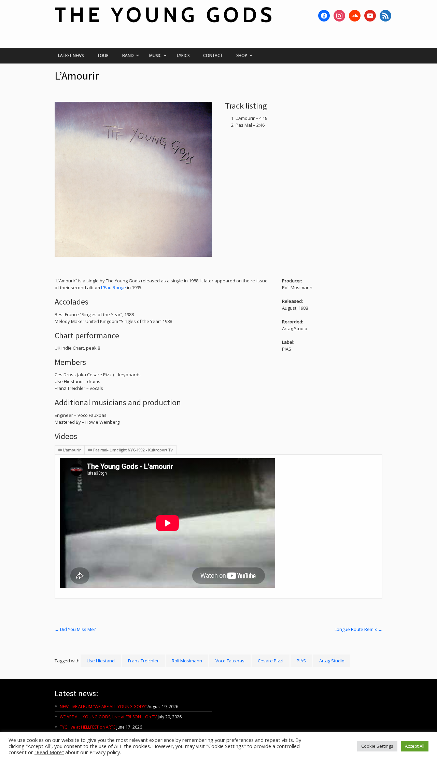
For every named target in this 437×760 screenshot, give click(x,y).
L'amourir (72, 449)
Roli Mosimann (187, 661)
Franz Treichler (143, 661)
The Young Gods (165, 15)
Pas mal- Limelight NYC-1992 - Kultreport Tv (133, 449)
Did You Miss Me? (75, 629)
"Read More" (49, 752)
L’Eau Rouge (113, 287)
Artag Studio (331, 661)
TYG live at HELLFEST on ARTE (87, 727)
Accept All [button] (414, 746)
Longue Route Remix (358, 629)
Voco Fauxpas (229, 661)
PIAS (301, 661)
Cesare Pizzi (270, 661)
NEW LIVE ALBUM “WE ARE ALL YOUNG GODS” (103, 706)
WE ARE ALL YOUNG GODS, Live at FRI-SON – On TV (108, 717)
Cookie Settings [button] (377, 746)
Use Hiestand (101, 661)
